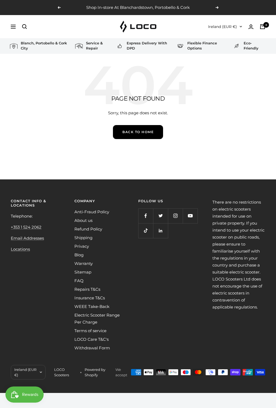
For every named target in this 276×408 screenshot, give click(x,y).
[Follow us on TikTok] (145, 230)
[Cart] (262, 26)
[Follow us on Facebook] (145, 215)
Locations (20, 249)
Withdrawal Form (92, 347)
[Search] (24, 26)
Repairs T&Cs (87, 289)
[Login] (251, 26)
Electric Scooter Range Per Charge (97, 319)
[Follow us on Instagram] (175, 215)
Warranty (83, 263)
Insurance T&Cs (89, 297)
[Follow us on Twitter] (160, 215)
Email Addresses (27, 238)
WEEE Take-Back (91, 306)
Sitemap (82, 272)
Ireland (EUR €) (222, 26)
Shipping (83, 237)
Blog (79, 254)
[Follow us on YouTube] (190, 215)
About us (83, 220)
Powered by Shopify (95, 372)
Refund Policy (88, 229)
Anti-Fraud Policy (91, 211)
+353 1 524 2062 (26, 227)
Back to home (138, 132)
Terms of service (90, 330)
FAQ (79, 280)
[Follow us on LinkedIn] (160, 230)
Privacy (81, 246)
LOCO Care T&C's (91, 339)
